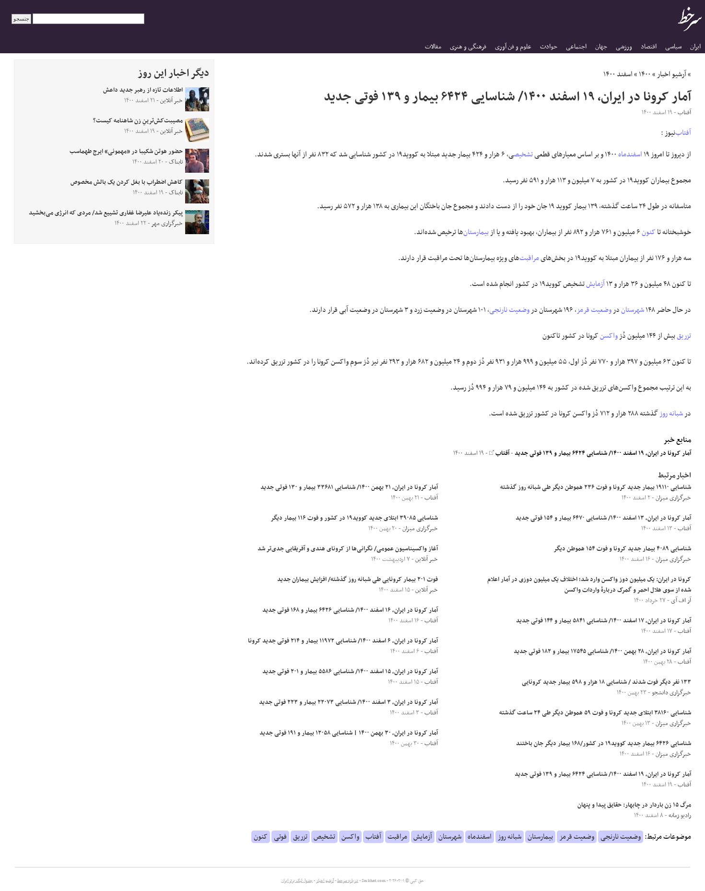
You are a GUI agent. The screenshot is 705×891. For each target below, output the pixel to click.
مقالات (433, 46)
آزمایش (595, 284)
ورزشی (624, 46)
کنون (649, 232)
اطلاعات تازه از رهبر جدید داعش (143, 90)
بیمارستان (476, 232)
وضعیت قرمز (593, 310)
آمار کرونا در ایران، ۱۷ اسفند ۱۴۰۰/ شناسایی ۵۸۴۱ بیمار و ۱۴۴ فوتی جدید (603, 621)
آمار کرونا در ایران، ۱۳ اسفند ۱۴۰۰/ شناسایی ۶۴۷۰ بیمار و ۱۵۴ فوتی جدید (603, 518)
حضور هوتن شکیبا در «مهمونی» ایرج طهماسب (126, 151)
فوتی (280, 837)
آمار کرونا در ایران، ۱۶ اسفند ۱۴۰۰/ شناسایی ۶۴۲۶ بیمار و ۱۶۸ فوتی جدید (350, 610)
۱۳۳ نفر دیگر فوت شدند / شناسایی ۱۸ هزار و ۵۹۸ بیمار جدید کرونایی (606, 682)
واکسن (609, 336)
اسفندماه (630, 154)
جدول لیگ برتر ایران (297, 881)
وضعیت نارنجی (509, 310)
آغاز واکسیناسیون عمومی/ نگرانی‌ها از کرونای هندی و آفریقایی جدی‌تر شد (348, 549)
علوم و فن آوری (513, 46)
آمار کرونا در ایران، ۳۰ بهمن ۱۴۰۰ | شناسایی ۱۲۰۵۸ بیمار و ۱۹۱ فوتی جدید (348, 733)
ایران (695, 46)
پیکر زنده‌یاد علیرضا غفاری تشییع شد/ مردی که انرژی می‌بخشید (106, 213)
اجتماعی (576, 46)
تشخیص (523, 154)
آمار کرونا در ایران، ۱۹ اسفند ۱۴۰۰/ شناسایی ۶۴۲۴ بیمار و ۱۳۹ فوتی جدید (603, 453)
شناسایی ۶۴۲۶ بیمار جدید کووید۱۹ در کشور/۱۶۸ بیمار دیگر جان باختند (603, 743)
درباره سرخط (347, 881)
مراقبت (529, 258)
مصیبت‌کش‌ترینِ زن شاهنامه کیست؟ (138, 121)
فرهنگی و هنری (468, 46)
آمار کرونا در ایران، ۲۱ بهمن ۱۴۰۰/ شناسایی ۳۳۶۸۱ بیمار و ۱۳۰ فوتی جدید (349, 487)
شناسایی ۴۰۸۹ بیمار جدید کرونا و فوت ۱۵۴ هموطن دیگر (622, 549)
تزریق (684, 336)
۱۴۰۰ (645, 74)
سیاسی (673, 46)
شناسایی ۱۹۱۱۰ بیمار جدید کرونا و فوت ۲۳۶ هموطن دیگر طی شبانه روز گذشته (595, 487)
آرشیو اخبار (671, 74)
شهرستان (632, 310)
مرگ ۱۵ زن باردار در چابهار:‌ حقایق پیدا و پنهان (634, 805)
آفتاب (683, 133)
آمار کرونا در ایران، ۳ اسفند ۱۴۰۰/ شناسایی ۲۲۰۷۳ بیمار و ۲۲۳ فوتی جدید (348, 702)
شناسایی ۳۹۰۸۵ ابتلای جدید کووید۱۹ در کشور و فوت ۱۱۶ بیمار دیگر (354, 518)
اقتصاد (649, 46)
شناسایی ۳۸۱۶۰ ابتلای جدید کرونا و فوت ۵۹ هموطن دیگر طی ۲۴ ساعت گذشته (595, 713)
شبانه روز (671, 413)
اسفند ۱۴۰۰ (618, 74)
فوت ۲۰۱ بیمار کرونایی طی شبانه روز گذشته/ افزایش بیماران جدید (357, 579)
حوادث (548, 46)
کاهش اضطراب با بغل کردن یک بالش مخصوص (126, 182)
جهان (601, 46)
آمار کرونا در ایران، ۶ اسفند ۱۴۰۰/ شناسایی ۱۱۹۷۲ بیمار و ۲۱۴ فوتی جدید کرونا (343, 641)
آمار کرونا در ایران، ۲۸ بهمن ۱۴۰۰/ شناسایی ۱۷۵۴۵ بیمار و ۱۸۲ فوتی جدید (602, 651)
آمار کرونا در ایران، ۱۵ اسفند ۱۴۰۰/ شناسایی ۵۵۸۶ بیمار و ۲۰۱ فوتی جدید (350, 671)
